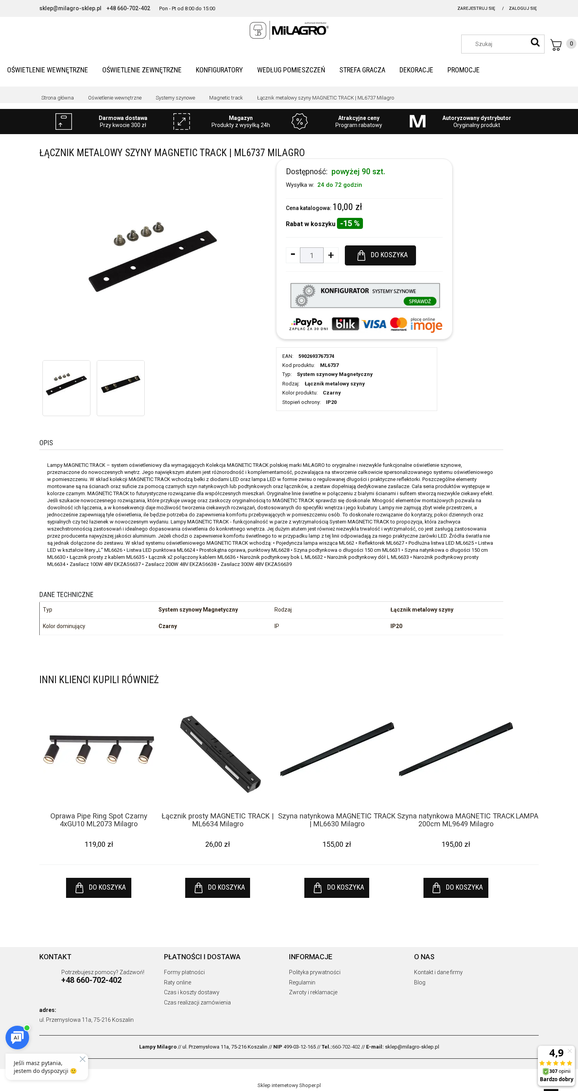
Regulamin (302, 982)
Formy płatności (184, 972)
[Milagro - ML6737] (66, 384)
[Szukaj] (535, 42)
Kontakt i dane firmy (438, 972)
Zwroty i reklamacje (313, 992)
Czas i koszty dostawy (191, 992)
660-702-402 (346, 1047)
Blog (419, 982)
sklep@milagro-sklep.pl (70, 8)
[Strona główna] (289, 30)
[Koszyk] (563, 45)
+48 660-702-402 (128, 8)
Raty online (177, 982)
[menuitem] (47, 69)
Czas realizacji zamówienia (197, 1002)
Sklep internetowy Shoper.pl (289, 1085)
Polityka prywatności (315, 972)
